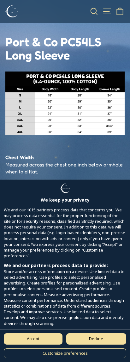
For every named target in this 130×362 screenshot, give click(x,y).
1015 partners (40, 210)
